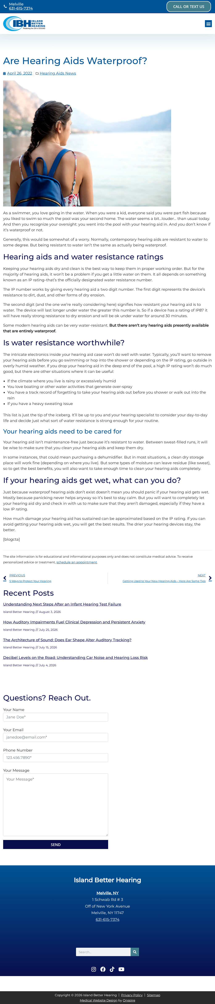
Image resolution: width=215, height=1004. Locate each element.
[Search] (135, 952)
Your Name (13, 709)
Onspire (129, 1000)
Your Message (16, 770)
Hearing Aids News (58, 73)
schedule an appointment (76, 562)
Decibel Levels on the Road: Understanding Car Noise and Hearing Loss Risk (75, 657)
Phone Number (18, 750)
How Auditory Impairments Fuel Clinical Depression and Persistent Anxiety (74, 622)
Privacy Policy (132, 995)
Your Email (13, 730)
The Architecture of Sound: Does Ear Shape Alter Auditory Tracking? (67, 640)
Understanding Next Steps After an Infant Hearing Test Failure (62, 604)
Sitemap (153, 995)
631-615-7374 (21, 8)
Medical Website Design (98, 1000)
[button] (208, 23)
